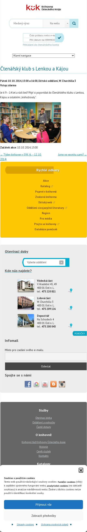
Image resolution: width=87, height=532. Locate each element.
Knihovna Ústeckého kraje (43, 7)
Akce (46, 180)
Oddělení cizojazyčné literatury (45, 208)
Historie (43, 447)
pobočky (79, 333)
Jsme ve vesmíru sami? (72, 154)
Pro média (46, 218)
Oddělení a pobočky (43, 422)
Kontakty (44, 456)
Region (46, 213)
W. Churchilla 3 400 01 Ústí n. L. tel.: (46, 303)
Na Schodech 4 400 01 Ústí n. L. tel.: (46, 321)
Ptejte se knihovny (45, 224)
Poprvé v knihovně (46, 191)
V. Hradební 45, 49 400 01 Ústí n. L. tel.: (47, 286)
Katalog (45, 186)
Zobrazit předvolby (43, 516)
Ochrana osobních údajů (54, 524)
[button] (81, 470)
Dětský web (45, 202)
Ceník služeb (44, 451)
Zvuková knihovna (45, 197)
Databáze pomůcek (46, 229)
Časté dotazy (43, 427)
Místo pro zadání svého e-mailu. (24, 350)
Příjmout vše (44, 504)
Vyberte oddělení (36, 262)
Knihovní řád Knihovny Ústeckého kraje (44, 442)
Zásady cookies (25, 524)
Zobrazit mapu (70, 291)
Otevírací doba (43, 418)
